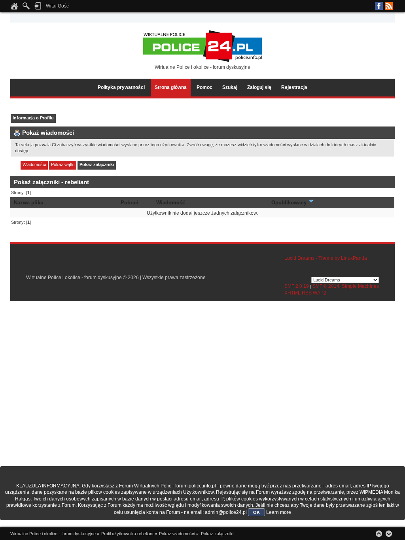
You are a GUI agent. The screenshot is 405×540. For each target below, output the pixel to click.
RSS (389, 6)
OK (256, 512)
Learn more (278, 512)
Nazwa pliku (29, 203)
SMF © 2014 (325, 286)
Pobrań (129, 203)
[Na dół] (389, 534)
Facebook (379, 6)
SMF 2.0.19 (296, 286)
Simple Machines (360, 286)
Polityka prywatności (121, 87)
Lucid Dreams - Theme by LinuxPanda (325, 258)
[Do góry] (379, 534)
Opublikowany (289, 203)
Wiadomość (170, 203)
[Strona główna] (14, 8)
